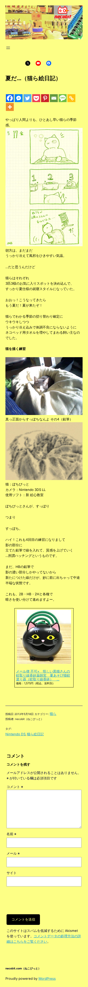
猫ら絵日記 (35, 734)
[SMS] (63, 98)
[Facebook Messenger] (19, 98)
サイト (12, 873)
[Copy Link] (71, 98)
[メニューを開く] (8, 48)
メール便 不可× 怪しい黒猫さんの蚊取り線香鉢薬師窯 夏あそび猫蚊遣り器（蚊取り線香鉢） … (43, 675)
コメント (15, 787)
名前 (11, 834)
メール (13, 853)
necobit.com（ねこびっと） (23, 968)
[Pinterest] (45, 98)
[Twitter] (27, 98)
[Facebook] (10, 98)
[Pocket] (36, 98)
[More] (10, 107)
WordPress (47, 979)
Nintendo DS (15, 734)
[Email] (54, 98)
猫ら (53, 714)
